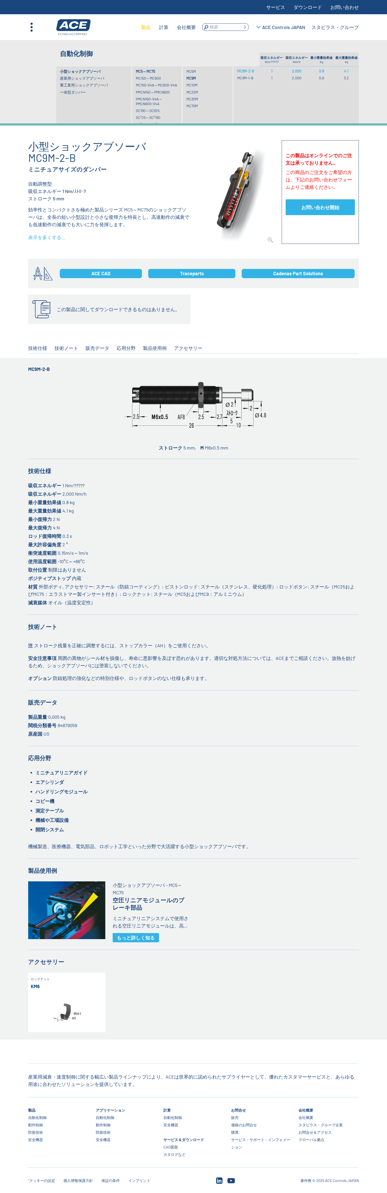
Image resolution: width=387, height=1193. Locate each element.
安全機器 (35, 1139)
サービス (275, 7)
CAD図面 (170, 1147)
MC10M (191, 85)
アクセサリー (188, 348)
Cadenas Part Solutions (298, 273)
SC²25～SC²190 (148, 117)
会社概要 (306, 1110)
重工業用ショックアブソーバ (84, 85)
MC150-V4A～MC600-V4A (156, 85)
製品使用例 (155, 348)
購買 (234, 1132)
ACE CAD (100, 273)
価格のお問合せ (244, 1125)
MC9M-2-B (245, 71)
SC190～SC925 (148, 110)
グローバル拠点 (311, 1139)
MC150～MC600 (148, 78)
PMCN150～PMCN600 (153, 92)
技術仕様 (37, 348)
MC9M (191, 78)
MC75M (192, 106)
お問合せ (238, 1110)
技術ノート (66, 348)
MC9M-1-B (245, 78)
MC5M (191, 71)
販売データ (97, 348)
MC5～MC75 (145, 71)
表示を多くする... (46, 237)
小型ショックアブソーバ (80, 71)
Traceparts (192, 273)
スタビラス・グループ (335, 27)
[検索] (245, 27)
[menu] (168, 27)
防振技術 (35, 1132)
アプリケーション (110, 1110)
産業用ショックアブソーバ (82, 78)
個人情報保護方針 (78, 1180)
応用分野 (126, 348)
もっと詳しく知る (136, 937)
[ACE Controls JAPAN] (73, 27)
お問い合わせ (344, 7)
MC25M (192, 92)
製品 (32, 1110)
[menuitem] (146, 27)
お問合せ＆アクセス (315, 1132)
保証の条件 (110, 1180)
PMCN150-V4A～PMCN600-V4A (149, 101)
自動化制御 (37, 1117)
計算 (167, 1110)
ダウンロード (308, 7)
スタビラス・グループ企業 (321, 1125)
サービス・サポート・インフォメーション (260, 1143)
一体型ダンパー (73, 92)
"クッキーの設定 (41, 1180)
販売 (234, 1117)
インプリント (139, 1180)
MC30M (192, 99)
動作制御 (35, 1125)
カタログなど (174, 1154)
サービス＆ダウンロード (183, 1139)
